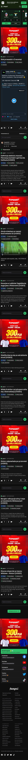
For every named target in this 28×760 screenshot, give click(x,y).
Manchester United (18, 732)
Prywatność (17, 695)
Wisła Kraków (4, 727)
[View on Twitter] (25, 72)
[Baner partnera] (14, 40)
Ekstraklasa (17, 700)
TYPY (15, 23)
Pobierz (24, 2)
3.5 (17, 20)
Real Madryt (17, 734)
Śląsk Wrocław (5, 732)
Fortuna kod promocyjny (7, 711)
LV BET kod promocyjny (6, 709)
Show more (6, 87)
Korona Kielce (5, 745)
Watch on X (21, 90)
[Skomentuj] (24, 191)
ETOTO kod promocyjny (7, 700)
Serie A (16, 711)
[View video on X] (14, 100)
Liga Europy (17, 716)
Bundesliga (17, 709)
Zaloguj (24, 6)
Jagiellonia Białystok (6, 736)
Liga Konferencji (18, 718)
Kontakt (16, 693)
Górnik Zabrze (5, 731)
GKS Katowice (5, 743)
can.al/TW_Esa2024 (19, 85)
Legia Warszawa (5, 725)
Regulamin (4, 695)
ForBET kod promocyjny (7, 718)
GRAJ (6, 23)
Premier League (18, 705)
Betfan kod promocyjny (6, 712)
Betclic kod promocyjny (7, 716)
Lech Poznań (4, 729)
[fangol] (14, 689)
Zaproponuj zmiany (6, 693)
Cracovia (4, 734)
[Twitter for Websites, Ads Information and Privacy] (25, 114)
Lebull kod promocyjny (6, 702)
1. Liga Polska (17, 702)
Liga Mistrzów (17, 714)
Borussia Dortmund (18, 740)
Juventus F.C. (17, 743)
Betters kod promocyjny (7, 714)
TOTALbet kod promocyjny (7, 720)
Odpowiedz (14, 146)
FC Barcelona (17, 736)
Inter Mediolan (17, 745)
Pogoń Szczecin (5, 738)
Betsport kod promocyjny (7, 703)
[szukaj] (20, 6)
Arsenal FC (17, 725)
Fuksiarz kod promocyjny (7, 707)
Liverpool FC (17, 729)
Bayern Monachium (18, 738)
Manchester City (18, 731)
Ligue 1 (16, 712)
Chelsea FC (17, 727)
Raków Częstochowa (6, 741)
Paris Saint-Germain (18, 741)
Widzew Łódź (4, 740)
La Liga (16, 707)
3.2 (11, 20)
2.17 (5, 20)
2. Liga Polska (17, 703)
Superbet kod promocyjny (7, 705)
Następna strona (13, 611)
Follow (19, 73)
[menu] (2, 6)
